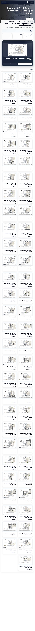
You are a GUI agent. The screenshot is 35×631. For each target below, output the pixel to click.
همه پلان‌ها (24, 63)
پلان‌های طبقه (30, 18)
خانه (32, 21)
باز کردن (10, 63)
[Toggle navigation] (5, 2)
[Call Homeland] (3, 2)
